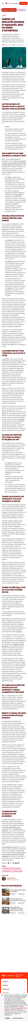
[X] (11, 863)
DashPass (21, 419)
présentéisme (18, 194)
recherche (10, 240)
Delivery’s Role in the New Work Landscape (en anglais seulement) (14, 854)
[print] (18, 863)
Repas (4, 15)
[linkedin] (8, 863)
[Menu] (3, 3)
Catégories (21, 10)
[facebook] (13, 863)
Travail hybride (7, 871)
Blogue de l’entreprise (8, 10)
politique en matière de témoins (15, 1008)
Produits (5, 981)
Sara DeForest (11, 878)
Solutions (5, 985)
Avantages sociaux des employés (11, 868)
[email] (16, 863)
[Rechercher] (9, 3)
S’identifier (15, 3)
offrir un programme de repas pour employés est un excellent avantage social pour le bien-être (14, 163)
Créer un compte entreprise (19, 975)
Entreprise (5, 993)
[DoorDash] (6, 3)
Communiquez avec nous (9, 847)
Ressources (6, 989)
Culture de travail (17, 871)
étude (9, 177)
